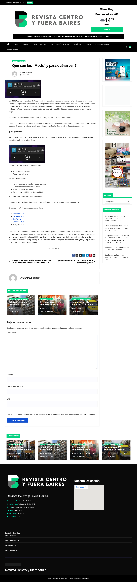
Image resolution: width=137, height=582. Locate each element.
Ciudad (25, 44)
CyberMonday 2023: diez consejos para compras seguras (75, 261)
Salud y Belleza (102, 44)
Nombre (10, 374)
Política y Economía (82, 44)
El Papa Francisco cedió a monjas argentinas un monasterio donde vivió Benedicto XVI (31, 261)
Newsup (76, 578)
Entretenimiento (40, 44)
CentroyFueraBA (27, 72)
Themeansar (85, 578)
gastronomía (19, 444)
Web (8, 399)
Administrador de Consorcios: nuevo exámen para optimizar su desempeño (116, 228)
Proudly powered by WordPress (58, 578)
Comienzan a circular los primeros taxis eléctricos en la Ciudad (116, 257)
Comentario (12, 333)
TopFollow (17, 219)
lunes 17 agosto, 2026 (114, 453)
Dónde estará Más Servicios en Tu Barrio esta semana (83, 304)
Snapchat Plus (18, 222)
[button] (126, 47)
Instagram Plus (18, 214)
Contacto (106, 29)
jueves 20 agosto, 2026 (83, 453)
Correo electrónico (15, 387)
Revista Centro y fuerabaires (25, 570)
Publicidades (12, 49)
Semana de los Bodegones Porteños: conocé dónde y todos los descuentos (115, 218)
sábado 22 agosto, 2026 (51, 453)
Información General (60, 44)
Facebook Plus (18, 216)
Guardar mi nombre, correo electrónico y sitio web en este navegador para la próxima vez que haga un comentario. (51, 414)
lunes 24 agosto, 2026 (19, 453)
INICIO (16, 44)
